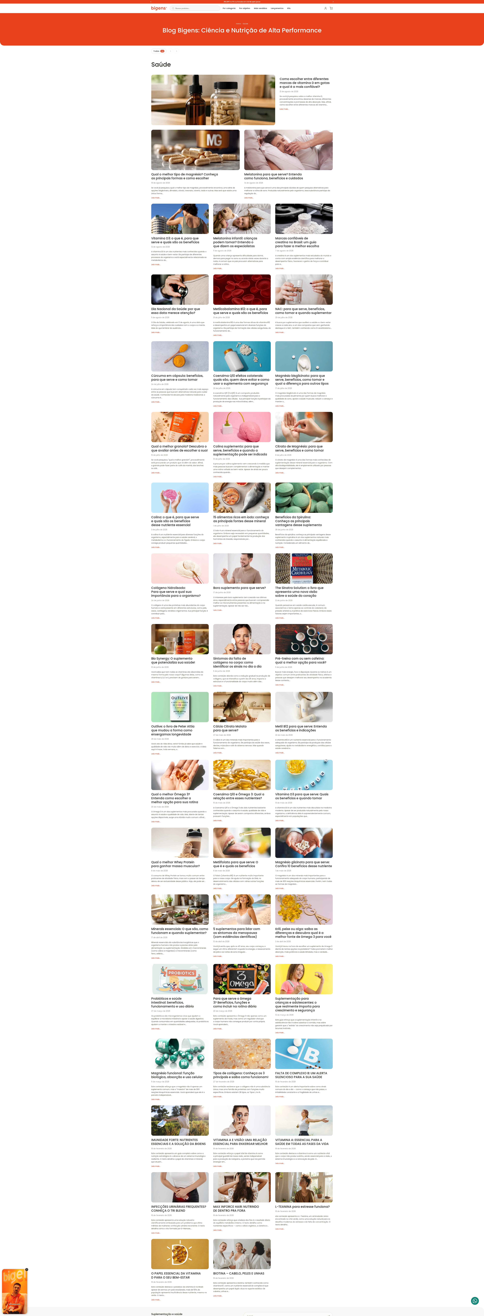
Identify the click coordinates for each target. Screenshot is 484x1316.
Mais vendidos (260, 8)
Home (238, 24)
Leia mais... (284, 109)
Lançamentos (277, 8)
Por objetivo (244, 8)
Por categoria (229, 8)
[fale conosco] (475, 1301)
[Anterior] (170, 51)
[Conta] (325, 8)
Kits (289, 8)
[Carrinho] (331, 8)
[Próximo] (176, 51)
